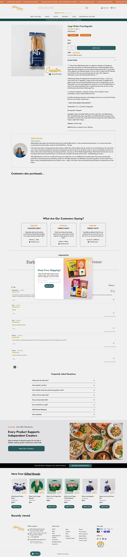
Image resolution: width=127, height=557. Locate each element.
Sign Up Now (49, 286)
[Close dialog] (90, 260)
